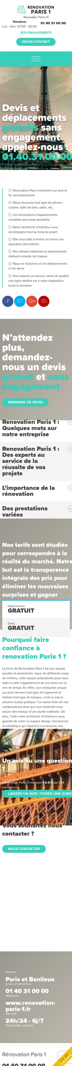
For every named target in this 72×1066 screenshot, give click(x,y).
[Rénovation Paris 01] (36, 9)
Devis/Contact (36, 41)
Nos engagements (36, 33)
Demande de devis (25, 402)
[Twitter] (19, 301)
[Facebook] (7, 301)
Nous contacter (24, 849)
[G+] (31, 301)
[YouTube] (43, 301)
